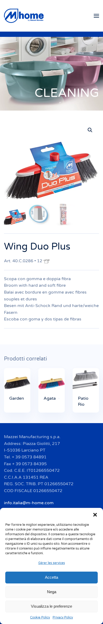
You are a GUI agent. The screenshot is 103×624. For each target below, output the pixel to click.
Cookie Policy (40, 617)
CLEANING (67, 93)
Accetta (51, 577)
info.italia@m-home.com (29, 503)
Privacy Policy (63, 617)
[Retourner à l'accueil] (24, 16)
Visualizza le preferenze (51, 606)
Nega (51, 592)
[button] (95, 514)
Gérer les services (51, 563)
